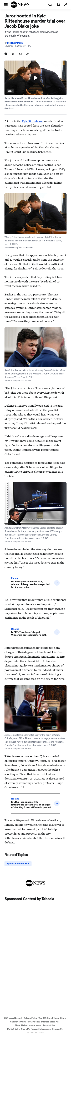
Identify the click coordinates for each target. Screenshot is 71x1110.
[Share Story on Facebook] (5, 53)
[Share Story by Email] (20, 53)
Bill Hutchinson (15, 42)
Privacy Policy (30, 1018)
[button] (6, 4)
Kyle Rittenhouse (32, 121)
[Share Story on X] (13, 53)
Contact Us (57, 1029)
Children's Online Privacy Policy (25, 1021)
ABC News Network (13, 1018)
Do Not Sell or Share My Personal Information (29, 1029)
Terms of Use (49, 1025)
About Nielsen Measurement (28, 1025)
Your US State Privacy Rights (52, 1018)
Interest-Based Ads (50, 1021)
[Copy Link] (27, 53)
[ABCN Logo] (20, 4)
